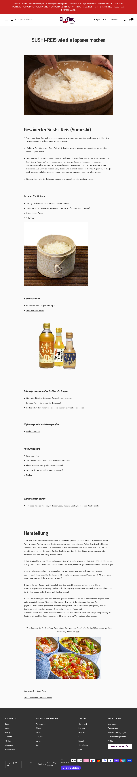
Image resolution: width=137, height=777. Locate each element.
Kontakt (81, 740)
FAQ (80, 736)
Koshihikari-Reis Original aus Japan (41, 305)
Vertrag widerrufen (120, 746)
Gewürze (9, 745)
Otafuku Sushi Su (33, 431)
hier (77, 631)
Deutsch (114, 19)
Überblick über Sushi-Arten (35, 690)
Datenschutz (113, 728)
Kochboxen (10, 749)
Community (83, 724)
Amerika (8, 736)
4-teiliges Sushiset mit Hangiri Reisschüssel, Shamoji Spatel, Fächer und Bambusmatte (62, 505)
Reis (37, 745)
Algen (38, 728)
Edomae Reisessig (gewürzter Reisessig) (43, 403)
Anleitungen (40, 724)
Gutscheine (83, 745)
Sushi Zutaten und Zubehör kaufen (38, 697)
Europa (8, 732)
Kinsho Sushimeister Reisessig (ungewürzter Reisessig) (49, 398)
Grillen (8, 740)
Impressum (112, 724)
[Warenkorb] (130, 20)
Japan (7, 724)
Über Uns (82, 732)
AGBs (110, 740)
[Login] (124, 20)
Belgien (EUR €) (100, 19)
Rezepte (82, 728)
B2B (80, 749)
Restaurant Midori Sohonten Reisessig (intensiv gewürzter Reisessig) (55, 407)
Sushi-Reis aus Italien (35, 310)
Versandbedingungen (117, 732)
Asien (7, 728)
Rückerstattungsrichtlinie (118, 736)
